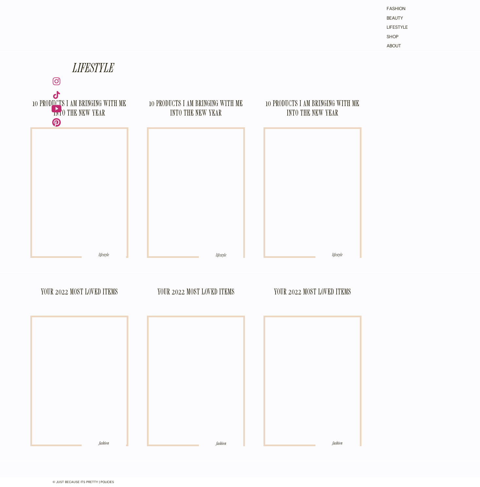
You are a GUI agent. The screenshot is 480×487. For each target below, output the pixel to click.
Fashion (104, 443)
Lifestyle (93, 67)
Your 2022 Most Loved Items (79, 291)
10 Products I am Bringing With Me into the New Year (79, 108)
